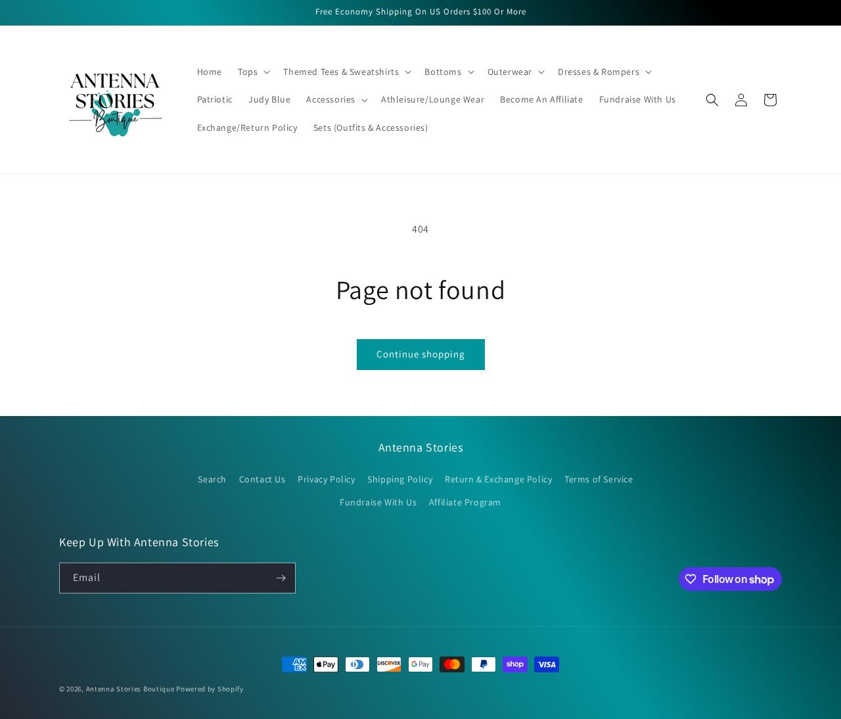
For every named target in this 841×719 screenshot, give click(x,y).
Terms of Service (598, 479)
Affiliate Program (465, 502)
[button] (252, 71)
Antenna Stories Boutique (130, 688)
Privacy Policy (326, 479)
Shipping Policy (399, 479)
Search (212, 479)
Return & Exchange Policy (498, 479)
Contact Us (262, 479)
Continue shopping (420, 354)
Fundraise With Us (378, 502)
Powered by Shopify (210, 688)
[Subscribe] (280, 578)
